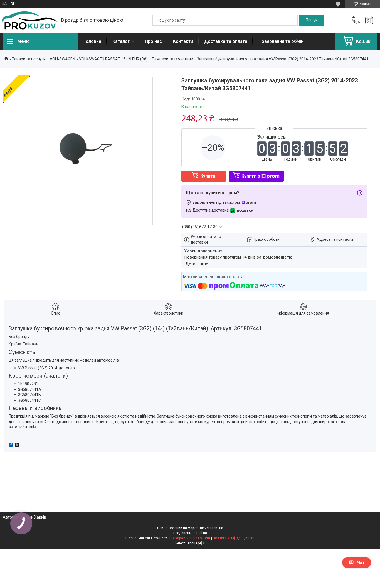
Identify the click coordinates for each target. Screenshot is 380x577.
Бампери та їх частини (172, 59)
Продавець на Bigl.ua (190, 533)
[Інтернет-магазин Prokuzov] (29, 20)
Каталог (121, 41)
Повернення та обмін (280, 41)
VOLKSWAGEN (62, 59)
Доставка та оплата (225, 41)
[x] (17, 445)
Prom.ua (216, 528)
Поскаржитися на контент (189, 538)
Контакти (183, 41)
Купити (207, 176)
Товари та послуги (29, 59)
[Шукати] (311, 20)
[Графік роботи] (369, 20)
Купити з (250, 176)
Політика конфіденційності (234, 538)
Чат (360, 562)
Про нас (153, 41)
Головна (92, 41)
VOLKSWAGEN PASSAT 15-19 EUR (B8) (113, 59)
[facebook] (11, 445)
